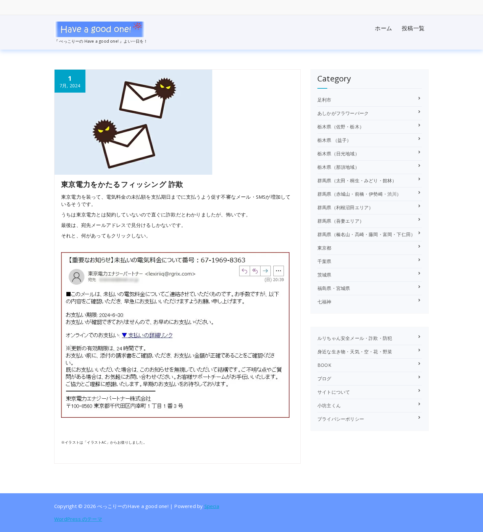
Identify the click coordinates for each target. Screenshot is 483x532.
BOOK (324, 365)
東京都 (324, 248)
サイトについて (333, 392)
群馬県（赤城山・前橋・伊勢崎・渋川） (359, 194)
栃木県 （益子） (334, 140)
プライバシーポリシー (340, 419)
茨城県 (324, 275)
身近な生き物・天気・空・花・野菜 (354, 351)
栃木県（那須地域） (338, 167)
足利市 (324, 100)
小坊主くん (329, 405)
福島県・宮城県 (333, 288)
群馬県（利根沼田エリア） (345, 207)
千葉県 (324, 261)
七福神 (324, 302)
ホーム (383, 28)
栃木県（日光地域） (338, 153)
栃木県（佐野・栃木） (340, 126)
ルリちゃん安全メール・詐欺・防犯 (354, 338)
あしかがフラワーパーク (343, 113)
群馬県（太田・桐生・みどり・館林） (357, 180)
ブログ (324, 378)
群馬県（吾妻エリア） (340, 221)
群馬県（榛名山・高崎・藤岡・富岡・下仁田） (366, 234)
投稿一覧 (413, 28)
